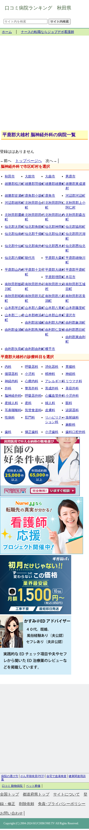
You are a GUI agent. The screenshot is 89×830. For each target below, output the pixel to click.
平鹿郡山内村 (15, 269)
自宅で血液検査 (56, 776)
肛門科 (30, 417)
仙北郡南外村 (35, 246)
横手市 (50, 349)
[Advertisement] (44, 84)
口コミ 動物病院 (12, 786)
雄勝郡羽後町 (35, 184)
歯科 (8, 432)
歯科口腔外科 (75, 432)
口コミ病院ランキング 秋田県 (38, 7)
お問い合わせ (11, 813)
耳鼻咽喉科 (13, 410)
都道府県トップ (36, 794)
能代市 (30, 258)
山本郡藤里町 (75, 308)
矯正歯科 (31, 432)
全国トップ (9, 794)
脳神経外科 (13, 395)
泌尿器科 (72, 410)
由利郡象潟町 (75, 322)
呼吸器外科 (33, 395)
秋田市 (10, 176)
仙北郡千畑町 (35, 234)
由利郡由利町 (35, 349)
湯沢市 (70, 315)
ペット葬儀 (33, 786)
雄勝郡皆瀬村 (15, 195)
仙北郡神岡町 (55, 226)
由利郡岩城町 (35, 322)
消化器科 (51, 366)
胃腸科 (70, 366)
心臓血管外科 (55, 395)
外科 (8, 388)
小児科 (30, 374)
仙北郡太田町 (15, 226)
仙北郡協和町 (75, 226)
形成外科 (51, 388)
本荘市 (70, 277)
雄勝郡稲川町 (15, 184)
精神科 (50, 374)
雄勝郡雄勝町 (55, 184)
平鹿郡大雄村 (55, 269)
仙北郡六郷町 (15, 258)
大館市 (30, 176)
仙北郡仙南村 (15, 234)
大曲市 (50, 176)
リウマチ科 (74, 381)
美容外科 (72, 388)
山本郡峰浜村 (35, 315)
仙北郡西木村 (55, 246)
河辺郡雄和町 (15, 203)
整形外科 (31, 388)
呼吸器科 (31, 366)
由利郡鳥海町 (35, 329)
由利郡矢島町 (15, 349)
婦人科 (50, 403)
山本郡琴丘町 (15, 308)
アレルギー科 (55, 381)
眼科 (69, 403)
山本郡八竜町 (55, 308)
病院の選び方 (9, 776)
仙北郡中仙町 (15, 246)
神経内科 (11, 381)
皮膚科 (50, 410)
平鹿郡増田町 (55, 277)
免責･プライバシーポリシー (61, 804)
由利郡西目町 (75, 329)
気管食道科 (33, 410)
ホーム (7, 32)
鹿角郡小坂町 (35, 195)
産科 (28, 403)
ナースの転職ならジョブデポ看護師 (47, 32)
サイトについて (66, 794)
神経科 (70, 374)
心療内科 (31, 381)
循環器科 (11, 374)
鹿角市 (50, 195)
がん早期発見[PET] (32, 776)
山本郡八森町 (35, 308)
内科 (8, 366)
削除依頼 (26, 804)
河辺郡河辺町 (75, 195)
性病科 (10, 417)
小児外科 (72, 395)
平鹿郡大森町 (55, 258)
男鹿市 (70, 176)
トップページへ (28, 161)
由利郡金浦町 (15, 329)
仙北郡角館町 (35, 226)
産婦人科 (11, 403)
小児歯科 (51, 432)
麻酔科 (70, 424)
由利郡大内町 (55, 322)
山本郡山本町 (55, 315)
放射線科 (72, 417)
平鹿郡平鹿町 (75, 269)
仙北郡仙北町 (55, 234)
